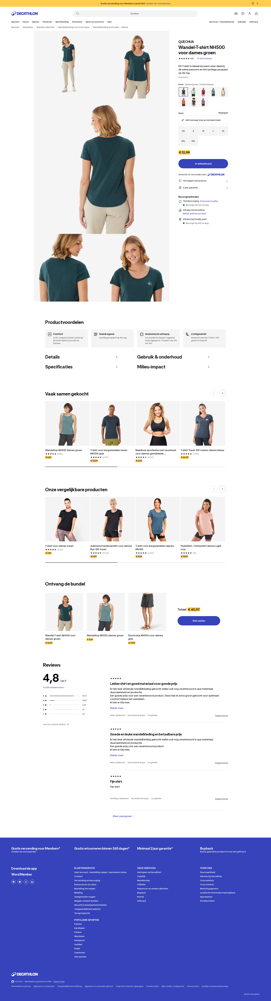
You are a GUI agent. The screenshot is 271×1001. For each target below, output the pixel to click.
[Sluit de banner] (257, 3)
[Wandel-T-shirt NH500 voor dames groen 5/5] (135, 268)
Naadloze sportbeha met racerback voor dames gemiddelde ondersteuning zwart (156, 452)
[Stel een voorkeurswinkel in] (236, 13)
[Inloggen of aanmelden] (249, 13)
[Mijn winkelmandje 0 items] (256, 13)
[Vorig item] (214, 393)
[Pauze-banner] (253, 3)
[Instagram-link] (26, 882)
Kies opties (199, 620)
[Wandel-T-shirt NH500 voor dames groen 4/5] (68, 268)
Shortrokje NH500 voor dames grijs (146, 637)
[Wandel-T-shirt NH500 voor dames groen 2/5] (68, 65)
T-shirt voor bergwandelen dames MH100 (155, 547)
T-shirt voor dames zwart (59, 545)
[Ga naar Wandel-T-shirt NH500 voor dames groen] (64, 612)
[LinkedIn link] (32, 882)
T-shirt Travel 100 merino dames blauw (202, 450)
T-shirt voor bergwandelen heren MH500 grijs (109, 452)
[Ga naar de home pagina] (24, 14)
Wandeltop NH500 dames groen (63, 450)
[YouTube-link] (20, 882)
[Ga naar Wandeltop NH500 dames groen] (106, 612)
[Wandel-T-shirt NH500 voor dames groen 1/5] (135, 65)
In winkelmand (203, 163)
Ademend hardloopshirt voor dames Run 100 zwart (111, 547)
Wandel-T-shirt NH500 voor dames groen (60, 637)
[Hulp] (242, 13)
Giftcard (253, 22)
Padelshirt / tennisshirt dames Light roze (201, 547)
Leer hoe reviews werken (54, 724)
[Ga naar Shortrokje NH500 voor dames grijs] (147, 612)
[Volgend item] (222, 393)
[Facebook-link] (13, 882)
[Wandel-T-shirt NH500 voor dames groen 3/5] (101, 166)
